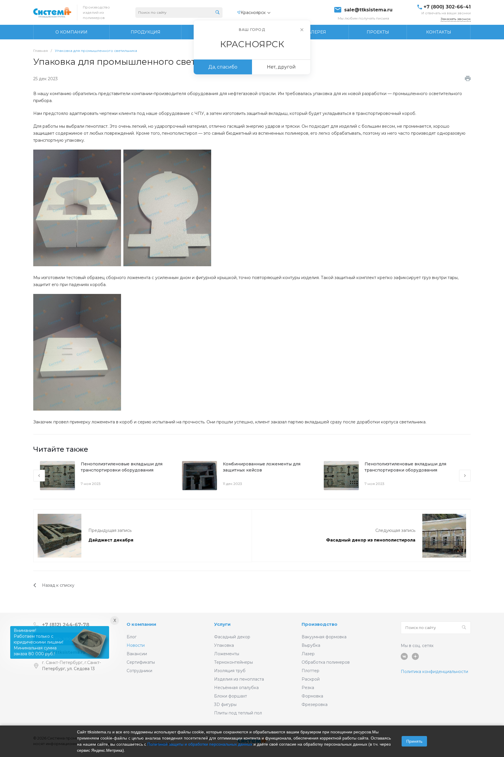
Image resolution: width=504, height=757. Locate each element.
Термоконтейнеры (233, 662)
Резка (308, 687)
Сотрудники (139, 670)
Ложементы (226, 653)
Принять (414, 741)
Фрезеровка (315, 704)
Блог (131, 636)
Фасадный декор (232, 636)
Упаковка (224, 645)
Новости (136, 645)
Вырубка (311, 645)
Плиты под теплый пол (238, 713)
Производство (319, 624)
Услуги (222, 624)
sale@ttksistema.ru (368, 10)
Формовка (312, 696)
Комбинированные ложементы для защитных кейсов (261, 467)
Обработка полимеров (326, 662)
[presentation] (39, 475)
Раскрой (311, 679)
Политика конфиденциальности (434, 671)
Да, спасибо (222, 67)
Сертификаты (141, 662)
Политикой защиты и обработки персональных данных (199, 744)
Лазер (308, 653)
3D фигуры (225, 704)
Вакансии (137, 653)
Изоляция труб (230, 670)
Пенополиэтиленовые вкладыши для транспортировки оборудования (121, 467)
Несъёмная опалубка (236, 687)
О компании (141, 624)
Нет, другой (281, 67)
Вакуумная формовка (324, 636)
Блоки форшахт (230, 696)
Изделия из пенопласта (239, 679)
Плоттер (310, 670)
